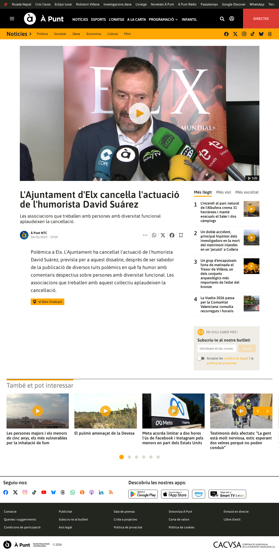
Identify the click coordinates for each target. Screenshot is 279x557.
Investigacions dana (117, 4)
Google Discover (233, 4)
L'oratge (141, 4)
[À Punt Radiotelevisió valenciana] (26, 545)
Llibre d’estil (232, 519)
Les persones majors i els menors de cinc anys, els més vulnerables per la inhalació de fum (37, 438)
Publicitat (65, 511)
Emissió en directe (236, 511)
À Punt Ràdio (187, 4)
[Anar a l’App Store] (175, 494)
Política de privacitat (128, 527)
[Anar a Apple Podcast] (92, 492)
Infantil (189, 19)
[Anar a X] (16, 492)
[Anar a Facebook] (6, 492)
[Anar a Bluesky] (54, 492)
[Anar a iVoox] (83, 492)
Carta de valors (179, 519)
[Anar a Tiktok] (35, 492)
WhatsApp (257, 4)
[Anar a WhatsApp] (73, 492)
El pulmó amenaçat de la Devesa (104, 433)
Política (42, 34)
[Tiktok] (253, 34)
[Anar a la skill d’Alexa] (198, 494)
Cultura (112, 34)
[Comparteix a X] (163, 235)
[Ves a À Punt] (44, 19)
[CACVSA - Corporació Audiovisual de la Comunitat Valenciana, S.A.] (244, 545)
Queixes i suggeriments (20, 519)
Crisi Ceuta (43, 4)
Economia (94, 34)
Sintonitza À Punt (180, 511)
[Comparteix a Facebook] (172, 235)
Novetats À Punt (162, 4)
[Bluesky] (261, 34)
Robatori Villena (87, 4)
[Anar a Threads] (64, 492)
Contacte (10, 511)
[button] (121, 457)
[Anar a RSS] (111, 492)
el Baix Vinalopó (50, 302)
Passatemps (209, 4)
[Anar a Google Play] (143, 494)
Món (127, 34)
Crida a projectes (125, 519)
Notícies (80, 19)
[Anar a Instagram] (26, 492)
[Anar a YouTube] (44, 492)
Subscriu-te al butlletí (73, 519)
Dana (76, 34)
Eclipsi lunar (63, 4)
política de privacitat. (222, 363)
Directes (261, 19)
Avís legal (65, 527)
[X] (235, 34)
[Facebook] (226, 34)
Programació (161, 19)
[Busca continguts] (222, 19)
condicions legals (236, 358)
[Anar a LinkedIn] (102, 492)
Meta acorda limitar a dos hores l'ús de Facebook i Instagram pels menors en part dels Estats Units (172, 438)
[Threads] (270, 34)
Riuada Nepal (21, 4)
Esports (98, 19)
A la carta (136, 19)
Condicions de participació (22, 527)
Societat (60, 34)
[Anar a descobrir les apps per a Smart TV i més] (227, 494)
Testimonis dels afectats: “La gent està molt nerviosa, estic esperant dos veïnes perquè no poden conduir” (241, 440)
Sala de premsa (124, 511)
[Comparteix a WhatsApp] (154, 235)
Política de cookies (181, 527)
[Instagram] (244, 34)
